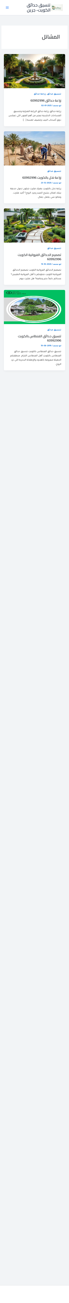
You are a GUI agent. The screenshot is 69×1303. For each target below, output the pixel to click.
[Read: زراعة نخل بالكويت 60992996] (34, 148)
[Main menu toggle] (7, 7)
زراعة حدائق (40, 94)
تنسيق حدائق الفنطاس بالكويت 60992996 (39, 338)
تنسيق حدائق (54, 94)
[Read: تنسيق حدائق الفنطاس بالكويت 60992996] (34, 307)
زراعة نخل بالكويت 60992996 (41, 177)
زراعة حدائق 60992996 (45, 100)
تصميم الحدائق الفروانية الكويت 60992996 (39, 257)
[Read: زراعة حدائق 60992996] (34, 71)
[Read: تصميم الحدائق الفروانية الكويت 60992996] (34, 226)
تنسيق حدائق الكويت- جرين (38, 7)
